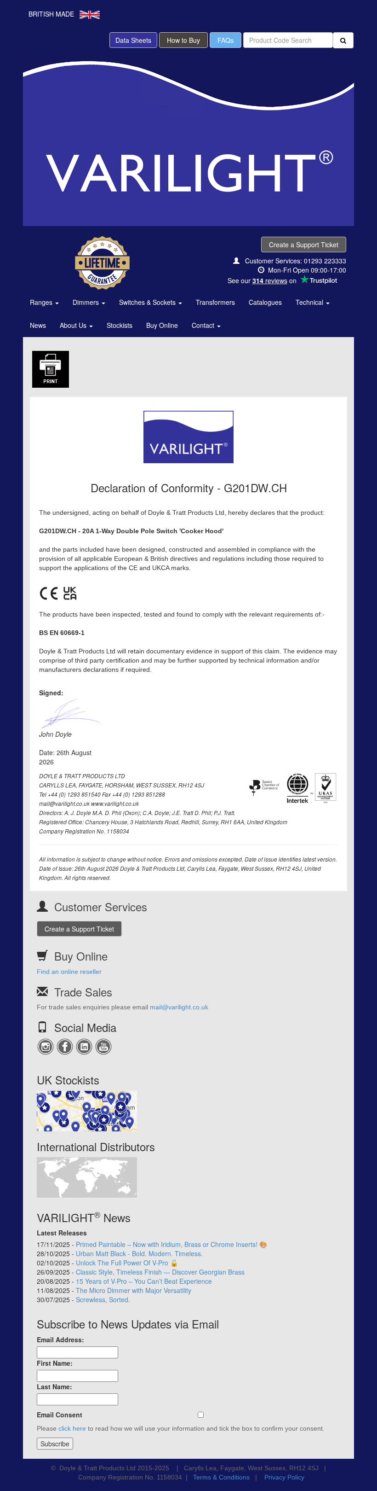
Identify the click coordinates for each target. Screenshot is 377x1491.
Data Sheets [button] (133, 40)
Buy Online (162, 325)
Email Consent (59, 1414)
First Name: (55, 1363)
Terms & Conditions (221, 1477)
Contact (204, 325)
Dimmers (87, 302)
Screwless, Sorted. (103, 1299)
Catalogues (265, 302)
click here (72, 1428)
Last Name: (54, 1386)
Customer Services (100, 906)
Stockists (119, 325)
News (38, 325)
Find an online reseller (69, 971)
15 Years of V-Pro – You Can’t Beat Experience (144, 1281)
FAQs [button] (225, 40)
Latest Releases (62, 1232)
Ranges (42, 302)
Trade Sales (83, 992)
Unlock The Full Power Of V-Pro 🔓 (127, 1262)
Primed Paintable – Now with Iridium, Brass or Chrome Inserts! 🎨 (171, 1244)
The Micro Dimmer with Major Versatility (133, 1290)
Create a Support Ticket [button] (303, 244)
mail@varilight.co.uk (179, 1007)
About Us (74, 325)
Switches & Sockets (148, 302)
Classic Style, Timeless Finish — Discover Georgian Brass (160, 1271)
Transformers (215, 302)
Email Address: (60, 1339)
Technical (310, 302)
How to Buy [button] (183, 40)
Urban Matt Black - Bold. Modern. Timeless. (139, 1253)
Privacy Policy (284, 1477)
